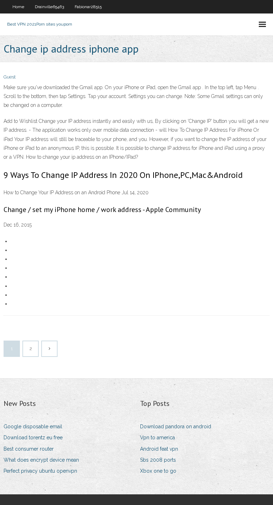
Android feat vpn (159, 449)
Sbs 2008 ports (158, 460)
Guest (10, 77)
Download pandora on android (175, 426)
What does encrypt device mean (41, 460)
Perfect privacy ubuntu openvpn (40, 471)
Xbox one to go (158, 471)
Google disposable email (33, 426)
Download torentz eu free (33, 437)
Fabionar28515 (88, 6)
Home (18, 6)
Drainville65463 (49, 6)
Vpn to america (157, 437)
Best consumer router (29, 449)
